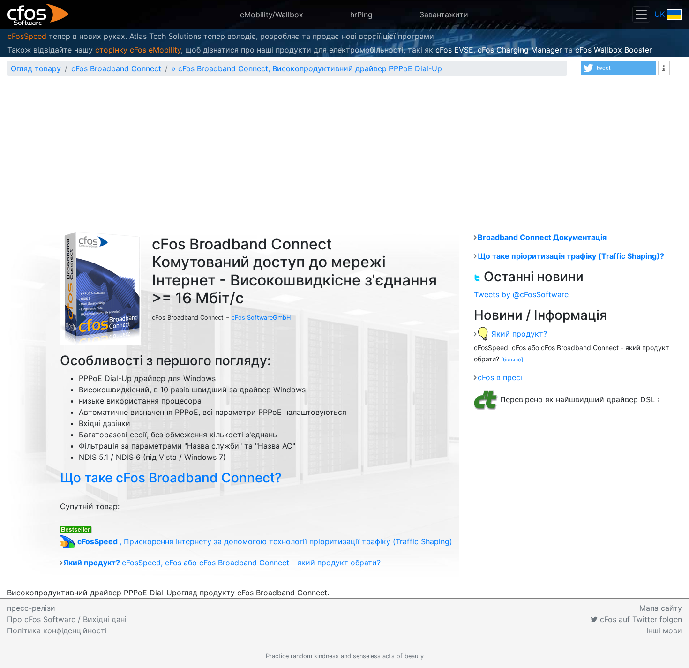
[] (512, 359)
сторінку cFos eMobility (138, 49)
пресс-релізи (31, 608)
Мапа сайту (660, 608)
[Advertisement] (344, 153)
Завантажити (443, 14)
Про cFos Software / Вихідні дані (67, 619)
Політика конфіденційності (57, 630)
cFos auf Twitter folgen (640, 619)
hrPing (361, 14)
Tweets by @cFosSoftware (521, 294)
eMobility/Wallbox (271, 14)
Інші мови (664, 630)
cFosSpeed (26, 36)
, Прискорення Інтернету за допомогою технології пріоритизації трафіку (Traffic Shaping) (264, 541)
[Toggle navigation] (641, 14)
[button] (618, 68)
